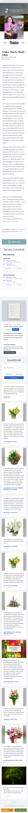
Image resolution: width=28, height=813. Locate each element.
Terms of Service (18, 806)
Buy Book (15, 329)
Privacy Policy (10, 806)
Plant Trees (19, 268)
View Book (7, 329)
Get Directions (8, 268)
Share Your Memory (10, 352)
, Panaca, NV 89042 (11, 265)
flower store (19, 231)
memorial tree (20, 229)
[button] (14, 412)
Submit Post (14, 377)
